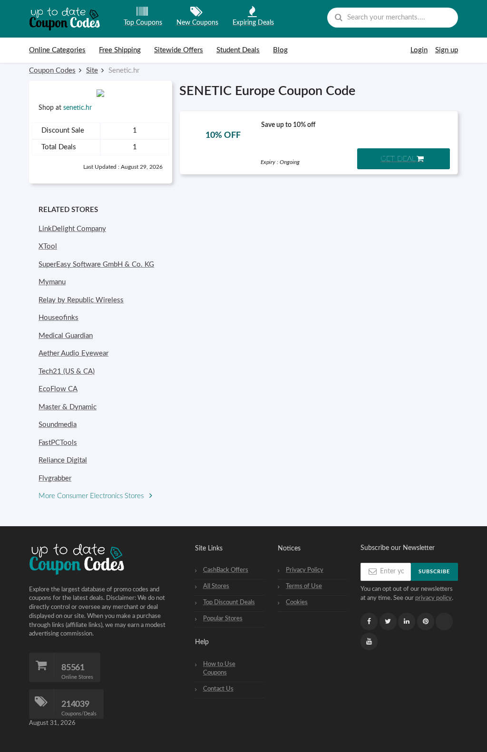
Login (419, 50)
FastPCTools (58, 442)
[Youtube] (369, 641)
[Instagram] (444, 622)
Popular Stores (223, 618)
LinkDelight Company (72, 228)
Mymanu (52, 282)
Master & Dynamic (68, 407)
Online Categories (57, 50)
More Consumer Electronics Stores (92, 496)
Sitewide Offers (178, 50)
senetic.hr (77, 108)
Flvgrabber (55, 478)
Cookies (297, 602)
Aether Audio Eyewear (73, 353)
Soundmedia (58, 424)
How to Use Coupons (219, 668)
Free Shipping (120, 50)
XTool (48, 246)
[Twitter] (388, 621)
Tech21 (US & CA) (67, 371)
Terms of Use (304, 586)
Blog (280, 50)
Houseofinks (58, 317)
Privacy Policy (304, 570)
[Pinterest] (425, 621)
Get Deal (398, 159)
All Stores (216, 586)
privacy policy (433, 598)
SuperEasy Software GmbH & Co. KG (96, 264)
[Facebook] (369, 621)
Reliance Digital (63, 460)
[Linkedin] (406, 621)
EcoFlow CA (58, 389)
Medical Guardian (66, 335)
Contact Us (218, 689)
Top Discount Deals (229, 602)
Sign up (446, 50)
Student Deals (238, 50)
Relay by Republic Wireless (81, 300)
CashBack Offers (225, 570)
